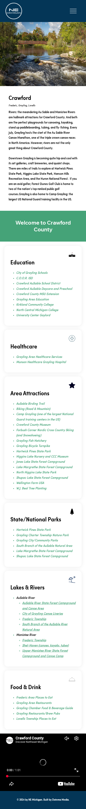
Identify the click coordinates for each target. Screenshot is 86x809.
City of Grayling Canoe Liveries (42, 613)
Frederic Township (34, 619)
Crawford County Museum (33, 425)
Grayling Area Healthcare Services (39, 357)
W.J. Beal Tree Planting (31, 488)
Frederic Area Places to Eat (34, 697)
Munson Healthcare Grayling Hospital (41, 362)
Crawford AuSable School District (38, 283)
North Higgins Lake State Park (36, 472)
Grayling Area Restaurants (33, 703)
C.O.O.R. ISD (24, 278)
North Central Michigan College (37, 310)
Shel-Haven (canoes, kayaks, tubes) (45, 645)
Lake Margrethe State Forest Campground (44, 467)
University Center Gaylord (33, 315)
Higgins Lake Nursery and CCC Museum (42, 456)
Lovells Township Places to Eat (36, 719)
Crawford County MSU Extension (37, 294)
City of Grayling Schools (31, 273)
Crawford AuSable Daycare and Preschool (44, 289)
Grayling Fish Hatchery (31, 441)
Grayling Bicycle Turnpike (33, 446)
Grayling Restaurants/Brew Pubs (38, 713)
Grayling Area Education (32, 299)
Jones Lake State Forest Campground (40, 462)
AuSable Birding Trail (30, 404)
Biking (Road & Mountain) (33, 409)
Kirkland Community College (34, 304)
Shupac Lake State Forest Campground (42, 478)
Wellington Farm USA (30, 483)
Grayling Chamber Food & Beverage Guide (44, 708)
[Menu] (73, 11)
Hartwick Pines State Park (33, 451)
